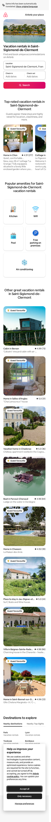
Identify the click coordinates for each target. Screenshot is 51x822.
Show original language (27, 6)
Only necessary (24, 796)
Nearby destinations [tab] (12, 723)
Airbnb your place (34, 14)
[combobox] (24, 66)
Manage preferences (24, 803)
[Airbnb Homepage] (5, 14)
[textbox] (14, 76)
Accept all (24, 789)
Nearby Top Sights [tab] (35, 723)
